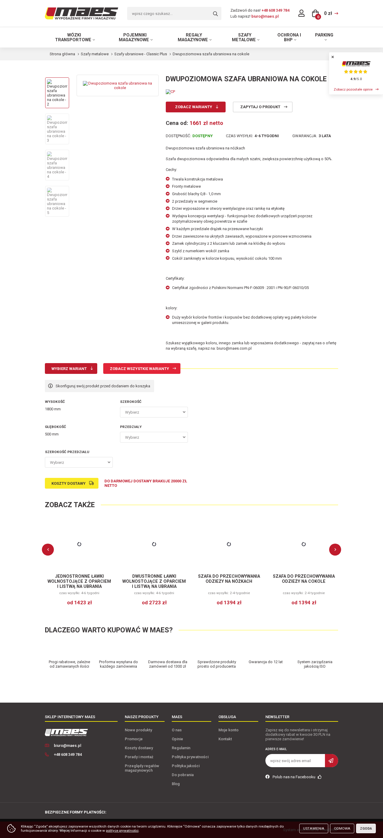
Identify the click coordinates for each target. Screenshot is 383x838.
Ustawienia (313, 828)
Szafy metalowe (244, 37)
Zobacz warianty (193, 107)
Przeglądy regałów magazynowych (142, 768)
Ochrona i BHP (289, 37)
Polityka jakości (186, 766)
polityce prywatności (122, 830)
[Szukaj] (215, 14)
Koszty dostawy (68, 483)
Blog (176, 784)
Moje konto (228, 730)
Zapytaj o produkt (260, 107)
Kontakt (225, 739)
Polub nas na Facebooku (294, 777)
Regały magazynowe (193, 37)
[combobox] (154, 412)
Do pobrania (183, 775)
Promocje (134, 739)
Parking (324, 35)
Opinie (177, 739)
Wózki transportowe (73, 37)
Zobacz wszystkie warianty (139, 368)
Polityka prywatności (190, 757)
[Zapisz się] (331, 760)
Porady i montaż (139, 757)
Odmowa (342, 828)
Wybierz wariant (69, 368)
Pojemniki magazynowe (134, 37)
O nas (177, 730)
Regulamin (181, 748)
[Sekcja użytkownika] (301, 13)
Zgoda (366, 828)
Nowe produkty (138, 730)
